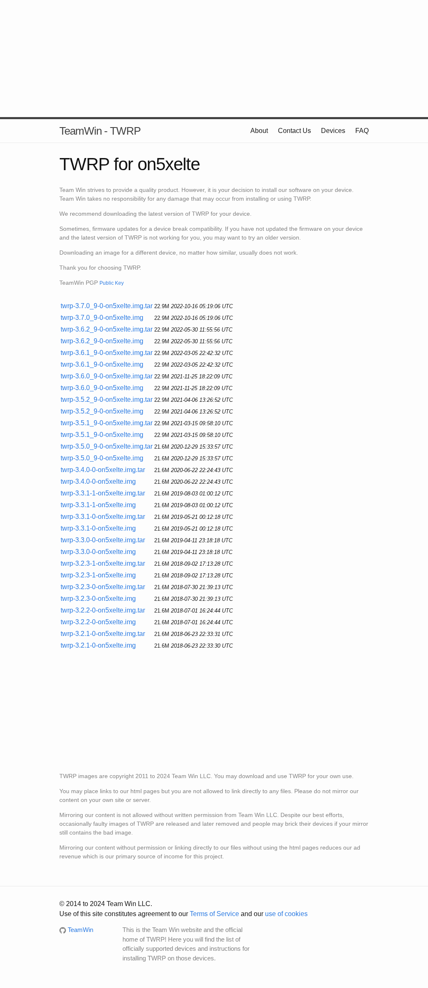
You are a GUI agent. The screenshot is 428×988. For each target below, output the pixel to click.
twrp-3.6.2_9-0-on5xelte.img (102, 341)
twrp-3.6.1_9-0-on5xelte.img (102, 364)
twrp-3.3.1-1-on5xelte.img (98, 504)
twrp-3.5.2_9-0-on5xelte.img (102, 411)
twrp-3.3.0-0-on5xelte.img (98, 551)
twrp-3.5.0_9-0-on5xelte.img (102, 458)
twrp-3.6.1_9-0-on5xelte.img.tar (107, 352)
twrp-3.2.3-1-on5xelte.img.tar (103, 563)
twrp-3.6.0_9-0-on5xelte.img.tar (107, 376)
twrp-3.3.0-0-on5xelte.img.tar (103, 540)
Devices (333, 130)
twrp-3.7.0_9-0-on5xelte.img (102, 317)
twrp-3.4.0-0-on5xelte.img (98, 481)
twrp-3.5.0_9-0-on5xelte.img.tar (107, 446)
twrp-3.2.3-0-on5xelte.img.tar (103, 586)
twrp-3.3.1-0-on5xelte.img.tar (103, 516)
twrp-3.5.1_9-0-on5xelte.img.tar (107, 422)
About (259, 130)
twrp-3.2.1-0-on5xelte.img (98, 645)
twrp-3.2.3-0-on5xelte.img (98, 598)
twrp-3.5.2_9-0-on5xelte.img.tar (107, 399)
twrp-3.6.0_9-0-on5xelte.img (102, 387)
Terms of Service (214, 913)
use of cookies (286, 913)
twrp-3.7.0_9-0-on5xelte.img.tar (107, 305)
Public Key (111, 283)
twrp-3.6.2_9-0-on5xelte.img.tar (107, 329)
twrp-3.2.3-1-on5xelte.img (98, 575)
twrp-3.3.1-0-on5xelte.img (98, 528)
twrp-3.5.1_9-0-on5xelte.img (102, 434)
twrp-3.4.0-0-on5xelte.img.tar (103, 469)
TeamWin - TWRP (99, 131)
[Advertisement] (214, 58)
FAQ (362, 130)
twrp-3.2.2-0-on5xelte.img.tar (103, 610)
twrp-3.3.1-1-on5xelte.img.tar (103, 493)
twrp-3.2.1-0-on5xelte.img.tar (103, 633)
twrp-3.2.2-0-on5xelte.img (98, 621)
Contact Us (294, 130)
